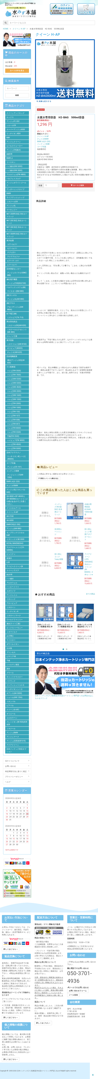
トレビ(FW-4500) (14, 444)
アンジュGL (11, 206)
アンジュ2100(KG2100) (16, 283)
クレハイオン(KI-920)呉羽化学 (17, 723)
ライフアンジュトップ (15, 197)
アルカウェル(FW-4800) (16, 174)
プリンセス (11, 652)
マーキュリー (12, 210)
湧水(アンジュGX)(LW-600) (16, 361)
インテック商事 (43, 144)
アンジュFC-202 (13, 121)
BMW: (9, 193)
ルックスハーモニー (15, 628)
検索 (17, 95)
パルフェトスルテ (14, 179)
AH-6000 (10, 520)
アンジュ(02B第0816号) (16, 741)
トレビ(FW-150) (13, 412)
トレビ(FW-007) (13, 424)
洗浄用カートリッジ (58, 531)
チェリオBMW (42, 139)
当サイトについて (12, 761)
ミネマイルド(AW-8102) (17, 344)
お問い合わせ (10, 766)
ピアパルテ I (12, 265)
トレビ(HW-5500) (14, 379)
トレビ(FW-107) (13, 416)
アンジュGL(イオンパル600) (16, 491)
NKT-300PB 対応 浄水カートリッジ (17, 235)
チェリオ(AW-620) (14, 352)
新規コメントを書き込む (49, 478)
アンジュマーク (13, 737)
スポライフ (11, 591)
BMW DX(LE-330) (13, 524)
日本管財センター (14, 269)
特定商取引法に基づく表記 (16, 771)
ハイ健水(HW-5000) (14, 166)
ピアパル (10, 705)
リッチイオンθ (12, 611)
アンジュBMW (12, 733)
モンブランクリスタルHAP (15, 534)
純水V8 (9, 575)
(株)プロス (11, 303)
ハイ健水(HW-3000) (14, 170)
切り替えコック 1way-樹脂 (58, 556)
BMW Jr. (10, 158)
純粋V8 (9, 154)
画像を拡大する (44, 101)
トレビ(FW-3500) (14, 371)
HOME (6, 29)
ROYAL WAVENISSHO (15, 543)
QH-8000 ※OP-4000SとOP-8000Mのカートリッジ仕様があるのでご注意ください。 (17, 500)
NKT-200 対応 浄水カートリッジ (17, 221)
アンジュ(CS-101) (14, 467)
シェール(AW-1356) (14, 697)
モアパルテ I (12, 248)
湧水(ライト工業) (13, 624)
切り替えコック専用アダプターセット (88, 534)
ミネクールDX (12, 202)
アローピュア (12, 603)
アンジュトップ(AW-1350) (15, 476)
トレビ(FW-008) (13, 420)
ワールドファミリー (15, 620)
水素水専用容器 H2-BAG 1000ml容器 (88, 509)
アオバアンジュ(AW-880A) (15, 308)
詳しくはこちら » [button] (11, 949)
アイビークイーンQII (15, 566)
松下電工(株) (12, 314)
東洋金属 (10, 240)
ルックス (10, 117)
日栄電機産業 (12, 356)
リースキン (11, 162)
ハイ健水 (10, 579)
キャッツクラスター (15, 677)
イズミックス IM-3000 (15, 539)
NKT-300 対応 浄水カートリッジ (17, 228)
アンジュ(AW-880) (14, 528)
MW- (8, 138)
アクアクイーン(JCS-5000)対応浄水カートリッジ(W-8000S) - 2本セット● (88, 564)
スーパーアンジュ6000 (16, 129)
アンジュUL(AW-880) (15, 299)
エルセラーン (12, 718)
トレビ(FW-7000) (14, 375)
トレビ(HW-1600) (14, 395)
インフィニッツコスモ (15, 685)
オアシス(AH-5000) (14, 693)
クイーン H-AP (43, 136)
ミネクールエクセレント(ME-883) (17, 330)
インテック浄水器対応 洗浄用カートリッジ (58, 509)
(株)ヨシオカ (12, 295)
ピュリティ (11, 554)
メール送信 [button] (73, 995)
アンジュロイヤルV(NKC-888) (17, 274)
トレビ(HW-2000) (14, 391)
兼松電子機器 (12, 279)
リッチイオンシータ (15, 689)
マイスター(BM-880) (15, 291)
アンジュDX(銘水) (14, 150)
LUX (8, 562)
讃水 (8, 669)
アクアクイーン (13, 745)
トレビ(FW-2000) (14, 403)
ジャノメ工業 (12, 336)
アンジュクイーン (14, 142)
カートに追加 (78, 185)
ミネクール (11, 729)
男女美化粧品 (12, 322)
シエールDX (11, 125)
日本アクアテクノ (14, 453)
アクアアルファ (13, 257)
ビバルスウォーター (15, 146)
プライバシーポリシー (14, 777)
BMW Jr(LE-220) (43, 141)
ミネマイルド (12, 632)
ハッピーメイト (13, 587)
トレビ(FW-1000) (14, 407)
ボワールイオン (13, 644)
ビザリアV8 (11, 656)
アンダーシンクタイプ (15, 189)
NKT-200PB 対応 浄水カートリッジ (17, 215)
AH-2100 (10, 516)
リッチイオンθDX (14, 134)
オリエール (11, 714)
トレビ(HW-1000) (14, 399)
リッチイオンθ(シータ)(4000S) (16, 457)
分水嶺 (9, 648)
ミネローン (11, 607)
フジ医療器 (11, 367)
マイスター (11, 640)
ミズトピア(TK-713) (15, 317)
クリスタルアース (14, 508)
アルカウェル (12, 583)
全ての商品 (90, 594)
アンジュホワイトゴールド (16, 184)
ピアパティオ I (13, 261)
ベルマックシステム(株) (16, 287)
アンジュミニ (12, 595)
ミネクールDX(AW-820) (16, 325)
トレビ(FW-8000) (14, 428)
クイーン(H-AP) (13, 710)
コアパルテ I (12, 244)
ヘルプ (7, 782)
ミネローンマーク (14, 615)
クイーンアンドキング (15, 113)
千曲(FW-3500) (13, 436)
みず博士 (10, 636)
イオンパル (11, 701)
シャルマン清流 (13, 665)
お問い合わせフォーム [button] (78, 991)
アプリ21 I (11, 252)
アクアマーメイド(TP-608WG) (15, 548)
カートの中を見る (17, 70)
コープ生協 (41, 147)
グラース (10, 673)
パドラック (11, 681)
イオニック (11, 599)
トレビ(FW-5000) (14, 448)
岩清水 (9, 558)
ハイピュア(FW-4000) (15, 440)
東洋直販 (10, 340)
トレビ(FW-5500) (14, 432)
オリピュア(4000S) (15, 348)
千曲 (8, 660)
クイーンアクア (13, 570)
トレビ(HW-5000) (14, 383)
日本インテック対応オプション (16, 750)
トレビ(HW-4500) (14, 387)
